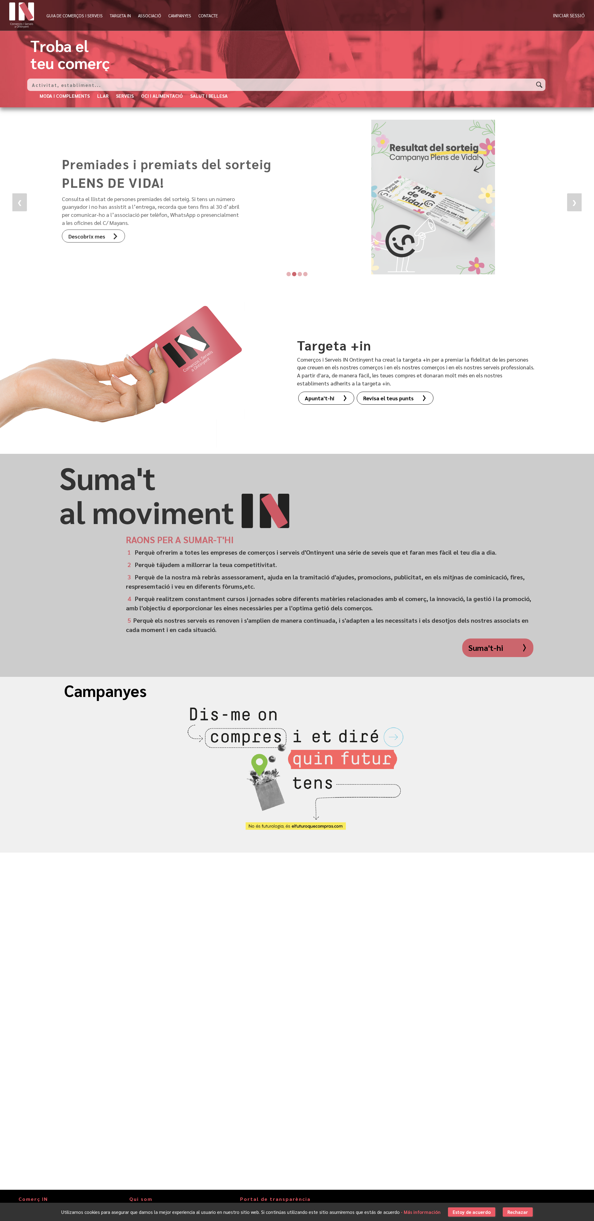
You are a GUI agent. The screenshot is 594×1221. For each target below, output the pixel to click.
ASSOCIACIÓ (149, 15)
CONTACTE (208, 15)
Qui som (141, 1199)
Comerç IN (33, 1199)
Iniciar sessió (569, 15)
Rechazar (517, 1212)
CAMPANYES (179, 15)
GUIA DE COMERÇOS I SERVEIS (74, 15)
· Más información (421, 1212)
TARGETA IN (120, 15)
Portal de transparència (275, 1199)
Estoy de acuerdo (472, 1212)
